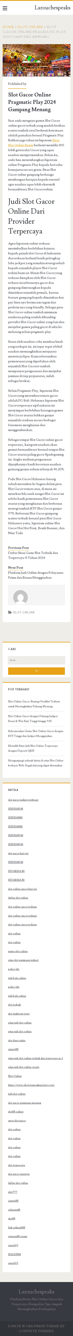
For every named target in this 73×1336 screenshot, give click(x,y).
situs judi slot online (20, 1022)
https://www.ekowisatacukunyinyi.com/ (31, 1085)
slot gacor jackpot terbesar (23, 800)
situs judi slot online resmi (23, 1067)
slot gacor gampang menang (24, 1103)
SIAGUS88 (14, 1254)
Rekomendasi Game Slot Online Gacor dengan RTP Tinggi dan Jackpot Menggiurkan (35, 734)
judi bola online (17, 978)
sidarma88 (14, 1209)
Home (8, 27)
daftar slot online (18, 897)
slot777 (12, 1192)
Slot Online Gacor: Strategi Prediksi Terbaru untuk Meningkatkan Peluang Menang (34, 704)
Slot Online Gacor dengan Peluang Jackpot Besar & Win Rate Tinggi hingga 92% (33, 719)
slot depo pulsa (16, 1040)
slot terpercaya (16, 1165)
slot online (14, 933)
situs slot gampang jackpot (23, 960)
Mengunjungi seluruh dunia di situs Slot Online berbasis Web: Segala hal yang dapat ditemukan (35, 763)
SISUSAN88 (15, 817)
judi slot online (17, 1094)
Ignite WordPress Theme (33, 1326)
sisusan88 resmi (17, 1236)
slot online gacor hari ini (22, 889)
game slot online (18, 951)
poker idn (13, 969)
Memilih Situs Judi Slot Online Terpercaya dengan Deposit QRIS (33, 748)
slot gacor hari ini (18, 853)
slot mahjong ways (19, 1013)
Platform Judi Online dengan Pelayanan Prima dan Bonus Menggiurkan (35, 575)
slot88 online (16, 1111)
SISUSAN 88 (15, 809)
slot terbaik (14, 1004)
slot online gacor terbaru (22, 906)
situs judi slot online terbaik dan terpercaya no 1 (35, 1058)
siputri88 (13, 1049)
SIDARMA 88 (16, 871)
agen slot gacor (17, 1120)
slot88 (11, 1218)
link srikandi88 (16, 1227)
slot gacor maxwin (19, 1174)
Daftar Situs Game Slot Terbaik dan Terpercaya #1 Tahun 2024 (33, 555)
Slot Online (30, 27)
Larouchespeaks (52, 7)
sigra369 (13, 1245)
